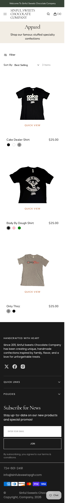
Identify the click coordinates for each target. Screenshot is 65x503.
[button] (45, 14)
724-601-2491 (13, 468)
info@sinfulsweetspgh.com (23, 475)
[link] (31, 110)
